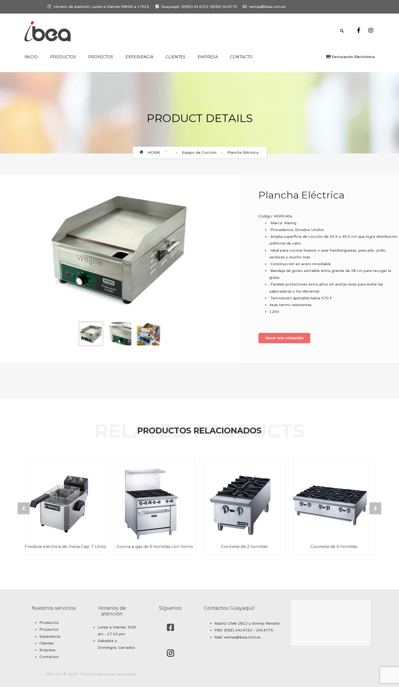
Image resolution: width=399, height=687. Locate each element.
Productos (49, 622)
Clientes (175, 56)
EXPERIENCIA (139, 56)
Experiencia (49, 636)
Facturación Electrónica (353, 56)
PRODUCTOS (63, 56)
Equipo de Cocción (199, 152)
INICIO (31, 56)
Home (154, 152)
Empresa (208, 56)
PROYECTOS (100, 56)
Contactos (49, 656)
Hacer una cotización (284, 338)
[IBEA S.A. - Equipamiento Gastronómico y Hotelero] (47, 31)
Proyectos (48, 629)
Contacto (241, 56)
